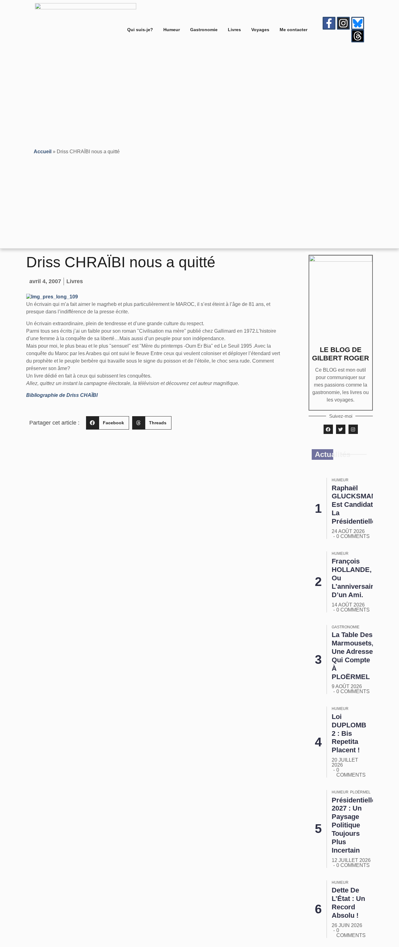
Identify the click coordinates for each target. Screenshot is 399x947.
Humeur (171, 29)
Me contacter (293, 29)
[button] (107, 423)
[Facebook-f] (329, 23)
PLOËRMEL (360, 792)
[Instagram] (343, 23)
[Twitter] (340, 429)
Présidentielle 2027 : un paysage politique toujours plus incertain (354, 825)
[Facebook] (328, 429)
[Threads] (357, 36)
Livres (234, 29)
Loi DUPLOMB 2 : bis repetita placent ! (349, 733)
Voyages (260, 29)
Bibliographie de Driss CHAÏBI (62, 395)
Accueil (42, 151)
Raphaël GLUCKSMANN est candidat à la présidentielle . (356, 505)
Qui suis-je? (140, 29)
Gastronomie (204, 29)
